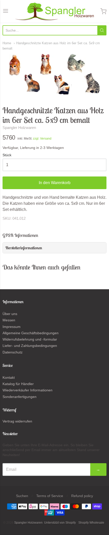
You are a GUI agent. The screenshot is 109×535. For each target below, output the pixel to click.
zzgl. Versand (42, 138)
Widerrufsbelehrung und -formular (30, 339)
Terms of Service (49, 496)
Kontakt (9, 377)
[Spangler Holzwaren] (54, 11)
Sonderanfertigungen (20, 397)
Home (7, 43)
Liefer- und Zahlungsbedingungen (30, 346)
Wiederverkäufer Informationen (27, 390)
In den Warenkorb (54, 183)
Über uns (10, 314)
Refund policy (82, 496)
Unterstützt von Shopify (60, 522)
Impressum (12, 327)
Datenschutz (13, 352)
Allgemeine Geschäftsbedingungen (31, 333)
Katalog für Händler (18, 384)
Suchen (22, 496)
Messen (9, 320)
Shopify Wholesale (91, 522)
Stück (7, 155)
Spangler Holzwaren (19, 127)
